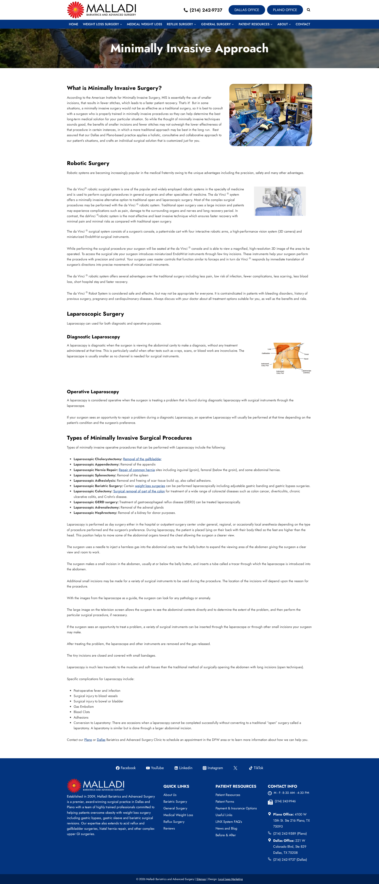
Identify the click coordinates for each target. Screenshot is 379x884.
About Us (169, 794)
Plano (88, 739)
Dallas (101, 739)
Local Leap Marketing (230, 879)
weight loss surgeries (150, 485)
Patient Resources (228, 794)
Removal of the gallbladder (142, 459)
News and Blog (226, 828)
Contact (303, 24)
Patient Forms (225, 801)
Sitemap (201, 879)
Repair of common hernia (137, 469)
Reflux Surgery (173, 821)
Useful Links (224, 815)
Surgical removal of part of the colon (139, 491)
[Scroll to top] (368, 867)
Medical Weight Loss (144, 24)
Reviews (169, 828)
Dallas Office (247, 9)
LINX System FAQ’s (229, 821)
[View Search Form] (308, 9)
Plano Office (285, 9)
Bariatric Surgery (175, 801)
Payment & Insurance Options (236, 808)
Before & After (226, 835)
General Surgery (175, 808)
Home (73, 24)
